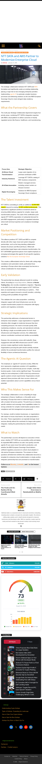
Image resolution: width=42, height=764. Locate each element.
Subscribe (37, 571)
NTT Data (12, 471)
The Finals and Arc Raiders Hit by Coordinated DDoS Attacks (8, 491)
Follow (37, 563)
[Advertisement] (21, 22)
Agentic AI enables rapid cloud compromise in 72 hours (6, 546)
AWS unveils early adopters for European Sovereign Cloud (21, 546)
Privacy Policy (34, 756)
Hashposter (4, 744)
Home (2, 50)
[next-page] (22, 552)
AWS (35, 87)
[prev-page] (20, 552)
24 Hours (12, 642)
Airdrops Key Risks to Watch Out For (13, 720)
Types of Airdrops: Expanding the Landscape (15, 711)
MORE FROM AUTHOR (28, 531)
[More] (37, 479)
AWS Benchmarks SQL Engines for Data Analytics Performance (34, 546)
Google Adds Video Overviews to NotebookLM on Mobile (32, 490)
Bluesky (13, 464)
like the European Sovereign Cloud (18, 256)
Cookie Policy (18, 758)
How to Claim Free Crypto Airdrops (12, 714)
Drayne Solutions (23, 761)
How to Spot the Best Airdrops (11, 717)
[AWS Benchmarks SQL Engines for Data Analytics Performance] (34, 539)
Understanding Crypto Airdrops (11, 708)
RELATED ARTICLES (14, 531)
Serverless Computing (7, 52)
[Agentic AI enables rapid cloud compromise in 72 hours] (7, 539)
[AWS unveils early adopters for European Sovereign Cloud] (21, 539)
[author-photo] (21, 503)
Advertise (14, 756)
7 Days (29, 642)
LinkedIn (20, 464)
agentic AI (13, 94)
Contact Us (7, 756)
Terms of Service (24, 756)
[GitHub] (21, 526)
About (25, 758)
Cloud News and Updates (21, 52)
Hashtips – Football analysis (9, 747)
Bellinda (5, 63)
